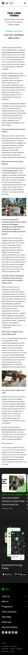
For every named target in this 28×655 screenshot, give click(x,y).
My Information (5, 651)
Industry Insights (14, 25)
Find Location (9, 611)
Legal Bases (19, 648)
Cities (4, 495)
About (5, 601)
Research (12, 648)
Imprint (12, 651)
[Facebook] (6, 632)
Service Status (10, 627)
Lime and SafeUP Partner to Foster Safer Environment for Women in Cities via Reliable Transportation (14, 501)
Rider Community (18, 19)
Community (19, 495)
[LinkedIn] (9, 632)
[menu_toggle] (24, 3)
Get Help (6, 616)
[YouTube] (13, 632)
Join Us (6, 596)
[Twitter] (3, 632)
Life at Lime (9, 22)
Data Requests (5, 648)
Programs (7, 606)
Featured (10, 495)
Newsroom (8, 19)
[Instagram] (16, 632)
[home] (5, 3)
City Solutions (18, 22)
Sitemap (6, 622)
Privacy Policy (14, 646)
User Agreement (5, 646)
